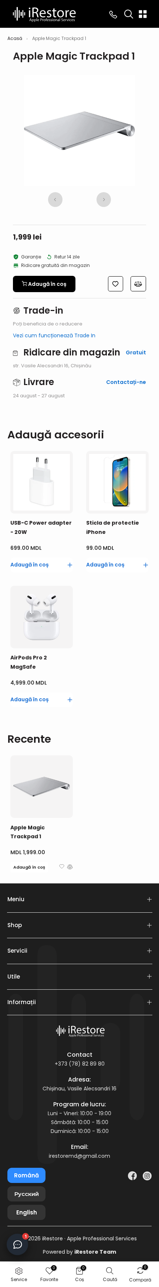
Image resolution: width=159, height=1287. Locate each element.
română (26, 1175)
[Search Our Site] (129, 14)
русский (26, 1194)
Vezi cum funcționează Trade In (54, 335)
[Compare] (70, 867)
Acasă (14, 38)
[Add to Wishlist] (62, 867)
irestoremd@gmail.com (79, 1156)
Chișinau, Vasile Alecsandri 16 (79, 1088)
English (26, 1212)
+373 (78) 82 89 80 (80, 1063)
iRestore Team (95, 1252)
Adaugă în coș (29, 867)
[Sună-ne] (113, 14)
